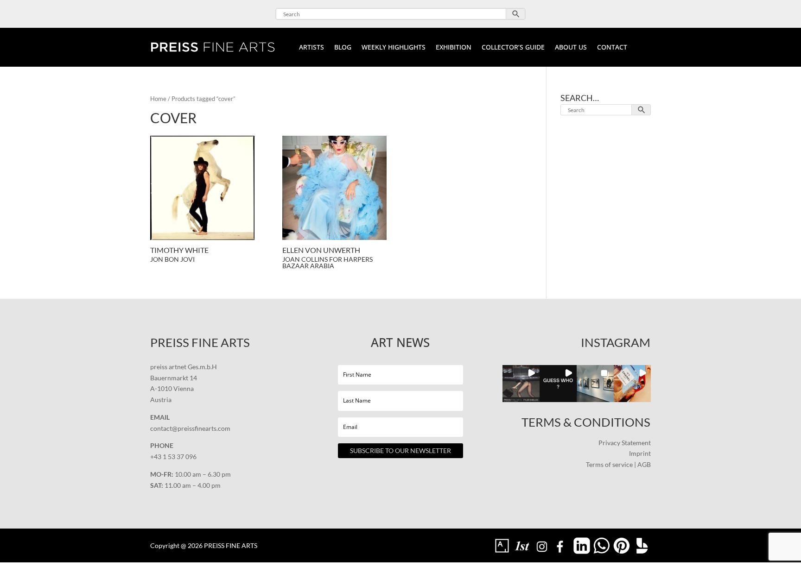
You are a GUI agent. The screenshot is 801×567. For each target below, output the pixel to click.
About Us (571, 47)
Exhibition (453, 47)
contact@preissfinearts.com (190, 428)
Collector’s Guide (513, 47)
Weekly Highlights (394, 47)
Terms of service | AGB (618, 464)
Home (158, 98)
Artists (311, 47)
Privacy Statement (624, 443)
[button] (521, 383)
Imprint (640, 453)
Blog (342, 47)
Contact (612, 47)
